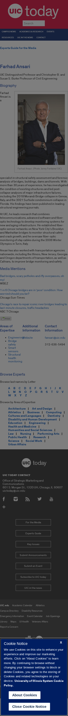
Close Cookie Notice (29, 707)
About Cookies (24, 695)
